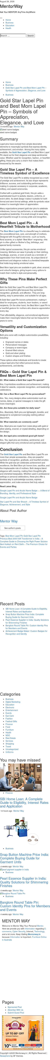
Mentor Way (19, 126)
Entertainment (12, 710)
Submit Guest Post (16, 1012)
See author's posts (12, 528)
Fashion (9, 718)
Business (9, 22)
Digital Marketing (13, 701)
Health (8, 28)
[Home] (1, 16)
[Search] (1, 32)
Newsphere (5, 1055)
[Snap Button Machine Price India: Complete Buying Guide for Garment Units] (21, 829)
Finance (9, 724)
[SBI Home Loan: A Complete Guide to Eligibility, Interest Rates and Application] (21, 777)
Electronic (10, 707)
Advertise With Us (15, 1009)
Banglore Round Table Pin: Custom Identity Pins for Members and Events (27, 627)
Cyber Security (18, 931)
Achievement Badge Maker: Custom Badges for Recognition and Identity (26, 632)
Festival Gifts (11, 721)
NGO (8, 735)
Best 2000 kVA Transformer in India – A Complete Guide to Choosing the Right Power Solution (24, 540)
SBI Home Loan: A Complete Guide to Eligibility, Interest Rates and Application (26, 610)
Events (9, 713)
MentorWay (11, 6)
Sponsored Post (15, 1007)
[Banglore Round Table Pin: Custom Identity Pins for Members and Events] (12, 893)
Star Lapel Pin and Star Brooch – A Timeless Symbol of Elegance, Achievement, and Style (24, 503)
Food (8, 726)
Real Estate (11, 738)
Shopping (10, 743)
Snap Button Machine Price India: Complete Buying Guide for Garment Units (25, 615)
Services (9, 740)
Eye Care (10, 715)
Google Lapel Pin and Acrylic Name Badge (18, 497)
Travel (8, 746)
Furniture (10, 729)
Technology (39, 931)
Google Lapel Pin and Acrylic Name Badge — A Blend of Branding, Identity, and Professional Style (24, 492)
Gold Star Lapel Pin (32, 535)
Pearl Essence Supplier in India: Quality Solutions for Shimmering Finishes (24, 882)
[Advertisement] (25, 59)
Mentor (40, 925)
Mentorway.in (34, 934)
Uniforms (9, 752)
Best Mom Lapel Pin (14, 535)
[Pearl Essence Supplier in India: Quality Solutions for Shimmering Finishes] (14, 869)
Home (8, 19)
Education (10, 25)
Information (30, 928)
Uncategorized (12, 749)
